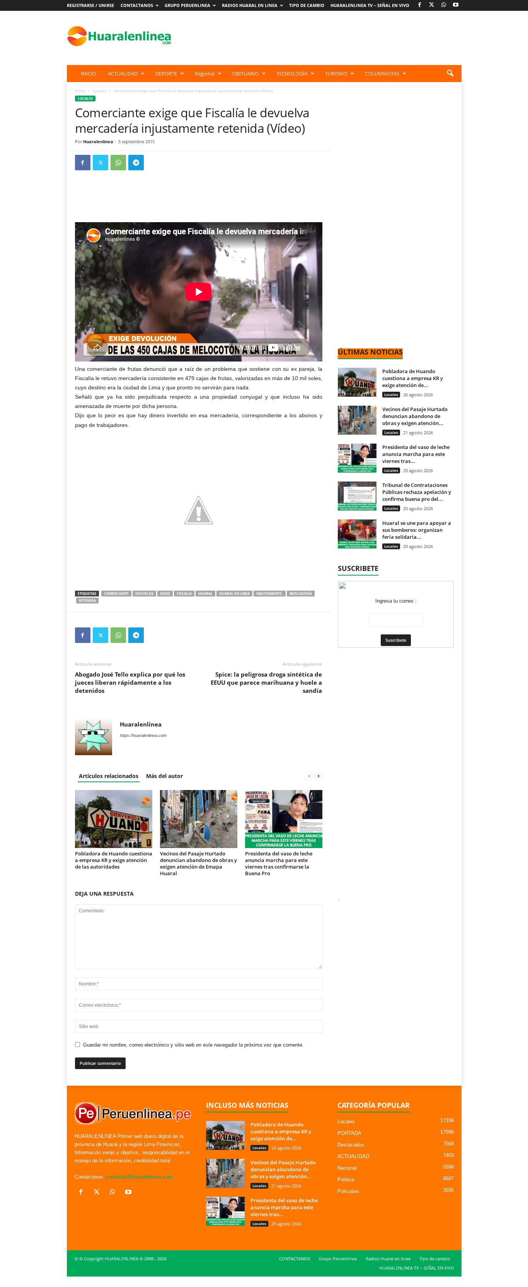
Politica (345, 1179)
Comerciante (116, 593)
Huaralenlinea (98, 141)
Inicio (80, 90)
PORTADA (349, 1133)
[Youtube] (455, 5)
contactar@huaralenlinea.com (139, 1177)
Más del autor (164, 776)
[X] (431, 5)
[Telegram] (136, 162)
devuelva (144, 593)
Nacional (347, 1168)
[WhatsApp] (443, 5)
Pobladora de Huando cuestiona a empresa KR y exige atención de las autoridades (113, 860)
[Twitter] (100, 162)
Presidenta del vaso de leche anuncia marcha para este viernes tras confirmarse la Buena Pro (278, 863)
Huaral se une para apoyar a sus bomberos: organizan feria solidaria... (416, 529)
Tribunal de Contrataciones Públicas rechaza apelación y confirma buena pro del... (416, 492)
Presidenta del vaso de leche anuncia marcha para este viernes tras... (416, 454)
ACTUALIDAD (123, 73)
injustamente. (269, 593)
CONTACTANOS (137, 5)
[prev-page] (309, 776)
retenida (87, 600)
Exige (165, 593)
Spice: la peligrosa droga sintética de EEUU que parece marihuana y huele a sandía (266, 682)
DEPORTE (166, 73)
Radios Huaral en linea (250, 5)
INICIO (88, 73)
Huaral (205, 593)
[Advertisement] (321, 36)
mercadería (301, 593)
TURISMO (336, 73)
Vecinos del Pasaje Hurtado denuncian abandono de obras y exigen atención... (415, 416)
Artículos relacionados (108, 776)
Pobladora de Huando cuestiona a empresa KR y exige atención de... (412, 378)
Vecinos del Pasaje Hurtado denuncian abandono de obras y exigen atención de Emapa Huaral (198, 863)
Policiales (348, 1191)
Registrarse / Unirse (90, 5)
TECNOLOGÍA (291, 73)
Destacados (350, 1145)
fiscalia (184, 593)
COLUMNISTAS (382, 73)
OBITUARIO (245, 73)
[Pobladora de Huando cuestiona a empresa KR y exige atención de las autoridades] (113, 819)
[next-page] (318, 776)
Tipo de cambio (306, 5)
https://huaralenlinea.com (143, 735)
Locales (99, 90)
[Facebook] (419, 5)
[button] (449, 73)
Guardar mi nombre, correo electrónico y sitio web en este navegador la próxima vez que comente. (193, 1045)
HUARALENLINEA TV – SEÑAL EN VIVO (369, 5)
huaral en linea (234, 593)
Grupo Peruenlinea (187, 5)
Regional (205, 73)
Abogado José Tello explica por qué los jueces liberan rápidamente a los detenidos (130, 682)
